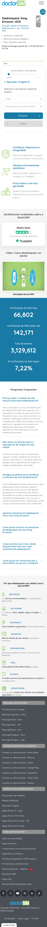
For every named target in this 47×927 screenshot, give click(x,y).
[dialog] (9, 925)
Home (4, 61)
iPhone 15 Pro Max (13, 826)
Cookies (35, 918)
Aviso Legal (23, 918)
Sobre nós (6, 879)
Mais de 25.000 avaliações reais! (16, 884)
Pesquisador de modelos (13, 795)
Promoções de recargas (13, 709)
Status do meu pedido (12, 838)
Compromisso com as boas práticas (19, 848)
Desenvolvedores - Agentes (17, 869)
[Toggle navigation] (41, 3)
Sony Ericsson (39, 61)
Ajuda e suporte (9, 843)
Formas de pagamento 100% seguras (19, 859)
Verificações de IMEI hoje (23, 308)
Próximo (22, 115)
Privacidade (9, 918)
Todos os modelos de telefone (20, 61)
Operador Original (10, 805)
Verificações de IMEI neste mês (23, 325)
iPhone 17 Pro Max (13, 816)
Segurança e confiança (12, 853)
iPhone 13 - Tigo (12, 810)
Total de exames (23, 343)
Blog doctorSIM (9, 874)
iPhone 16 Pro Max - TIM (15, 821)
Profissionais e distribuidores (15, 864)
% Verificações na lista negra (23, 361)
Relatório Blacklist (10, 800)
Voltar (22, 123)
